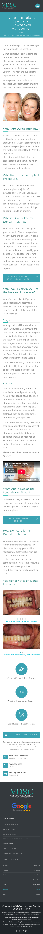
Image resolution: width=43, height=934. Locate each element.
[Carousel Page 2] (20, 619)
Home (21, 32)
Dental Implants (9, 834)
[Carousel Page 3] (22, 619)
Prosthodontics (9, 829)
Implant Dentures (10, 848)
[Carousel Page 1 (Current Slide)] (17, 619)
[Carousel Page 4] (25, 619)
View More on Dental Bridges (18, 520)
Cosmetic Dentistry (11, 824)
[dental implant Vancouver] (21, 636)
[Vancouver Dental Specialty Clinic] (9, 7)
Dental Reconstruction (12, 853)
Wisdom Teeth (8, 844)
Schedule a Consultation (25, 735)
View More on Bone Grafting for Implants (18, 278)
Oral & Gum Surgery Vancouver (15, 839)
